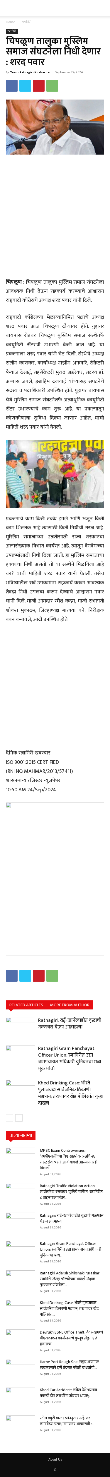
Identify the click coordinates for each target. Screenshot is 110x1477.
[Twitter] (25, 86)
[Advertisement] (55, 217)
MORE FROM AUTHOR (69, 1005)
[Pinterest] (39, 86)
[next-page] (19, 1118)
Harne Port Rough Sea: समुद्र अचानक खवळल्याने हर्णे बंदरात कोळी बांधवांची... (69, 1364)
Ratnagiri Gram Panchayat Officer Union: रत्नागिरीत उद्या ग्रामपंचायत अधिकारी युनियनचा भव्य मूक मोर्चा (69, 1058)
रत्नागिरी (26, 22)
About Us (55, 1459)
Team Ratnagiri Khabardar (30, 72)
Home (10, 22)
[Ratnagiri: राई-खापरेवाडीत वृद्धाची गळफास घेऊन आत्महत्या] (20, 1027)
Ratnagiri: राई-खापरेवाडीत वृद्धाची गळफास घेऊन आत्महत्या (69, 1023)
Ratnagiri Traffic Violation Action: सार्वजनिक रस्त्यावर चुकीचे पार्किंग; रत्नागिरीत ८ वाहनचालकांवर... (71, 1191)
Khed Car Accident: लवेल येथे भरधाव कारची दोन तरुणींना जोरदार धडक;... (68, 1393)
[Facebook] (12, 86)
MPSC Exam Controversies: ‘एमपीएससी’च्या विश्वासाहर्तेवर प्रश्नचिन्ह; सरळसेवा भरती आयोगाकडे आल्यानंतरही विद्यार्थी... (68, 1159)
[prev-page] (9, 1118)
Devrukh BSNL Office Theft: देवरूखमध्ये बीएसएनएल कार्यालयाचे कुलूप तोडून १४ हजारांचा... (71, 1338)
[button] (9, 8)
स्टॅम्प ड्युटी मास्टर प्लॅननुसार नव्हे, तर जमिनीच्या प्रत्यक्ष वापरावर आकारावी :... (67, 1421)
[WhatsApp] (52, 86)
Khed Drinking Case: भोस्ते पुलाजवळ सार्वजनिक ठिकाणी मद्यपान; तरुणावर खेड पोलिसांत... (69, 1308)
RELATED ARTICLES (26, 1005)
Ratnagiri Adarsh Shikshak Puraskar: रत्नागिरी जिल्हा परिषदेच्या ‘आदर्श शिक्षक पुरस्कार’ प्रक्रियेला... (70, 1279)
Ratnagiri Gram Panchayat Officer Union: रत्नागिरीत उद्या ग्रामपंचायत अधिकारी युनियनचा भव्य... (70, 1249)
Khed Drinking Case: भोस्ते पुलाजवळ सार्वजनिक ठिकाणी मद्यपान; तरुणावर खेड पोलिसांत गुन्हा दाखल (70, 1093)
